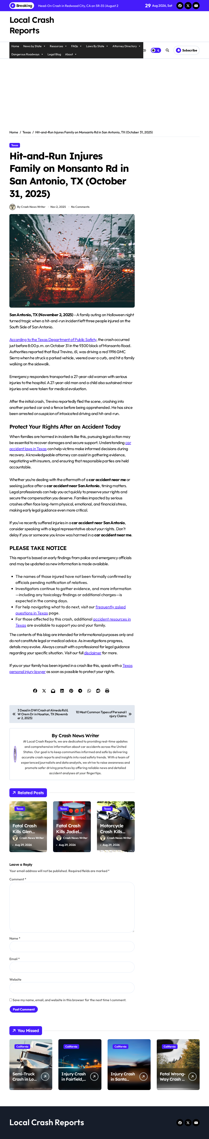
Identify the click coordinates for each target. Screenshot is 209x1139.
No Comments (80, 207)
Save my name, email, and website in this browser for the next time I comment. (69, 1000)
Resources (56, 46)
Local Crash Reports (46, 1122)
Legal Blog (54, 54)
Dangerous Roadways (25, 54)
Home (15, 46)
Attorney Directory (124, 46)
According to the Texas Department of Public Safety (52, 339)
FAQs (74, 46)
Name (14, 938)
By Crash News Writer (31, 207)
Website (15, 979)
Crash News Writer (79, 735)
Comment (17, 879)
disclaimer (92, 652)
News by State (32, 46)
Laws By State (95, 46)
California (22, 1046)
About (69, 54)
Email (14, 959)
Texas (14, 145)
